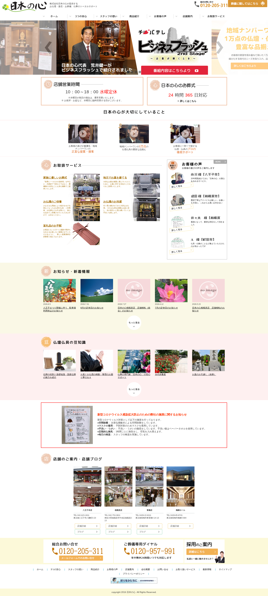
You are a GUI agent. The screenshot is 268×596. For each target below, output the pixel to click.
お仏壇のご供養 (52, 201)
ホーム (40, 569)
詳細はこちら (185, 186)
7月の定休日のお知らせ (166, 308)
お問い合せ (162, 569)
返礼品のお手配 (52, 225)
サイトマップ (225, 569)
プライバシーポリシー (134, 573)
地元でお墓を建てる (115, 177)
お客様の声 (112, 569)
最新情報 (207, 569)
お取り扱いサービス (185, 569)
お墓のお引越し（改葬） (204, 374)
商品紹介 (95, 569)
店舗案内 (129, 569)
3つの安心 (56, 569)
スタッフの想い (75, 569)
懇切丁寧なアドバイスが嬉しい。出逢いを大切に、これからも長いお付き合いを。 (207, 203)
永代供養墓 (160, 374)
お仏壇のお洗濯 (112, 201)
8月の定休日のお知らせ (91, 308)
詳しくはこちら (188, 101)
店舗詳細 (81, 526)
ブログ (80, 531)
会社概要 (145, 569)
